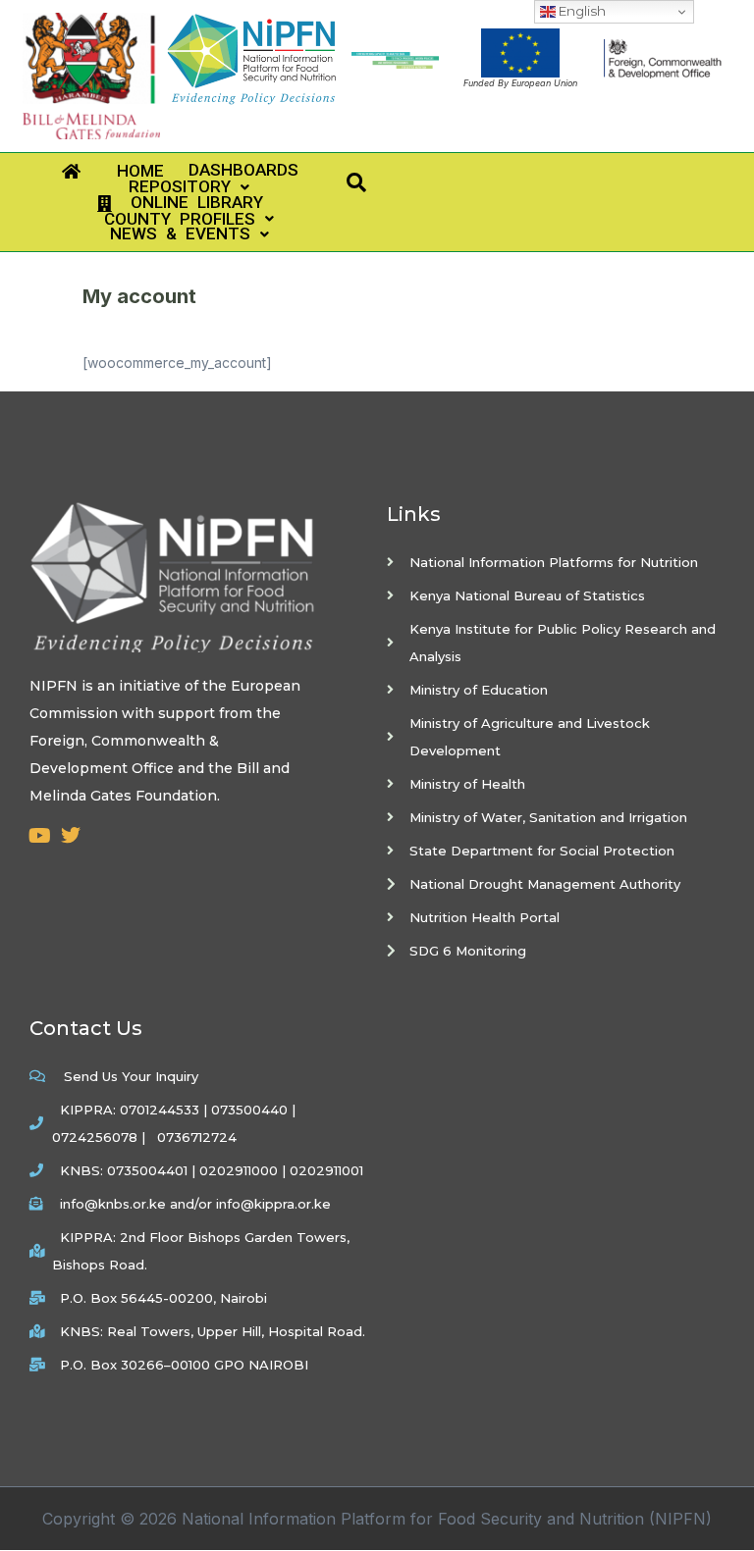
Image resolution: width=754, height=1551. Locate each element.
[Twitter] (71, 836)
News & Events (170, 234)
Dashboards (234, 170)
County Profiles (170, 219)
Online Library (187, 203)
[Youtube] (39, 836)
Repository (171, 187)
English (581, 11)
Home (122, 171)
